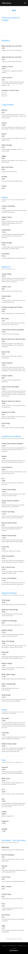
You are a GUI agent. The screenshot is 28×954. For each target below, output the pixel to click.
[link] (6, 3)
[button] (25, 3)
